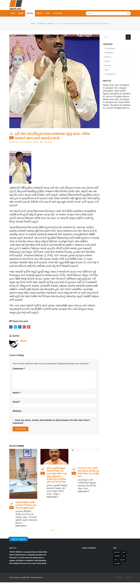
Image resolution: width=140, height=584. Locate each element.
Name (17, 392)
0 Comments (47, 142)
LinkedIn (19, 327)
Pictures (117, 535)
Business (40, 13)
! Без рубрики (109, 48)
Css (124, 527)
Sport (48, 13)
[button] (52, 502)
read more (20, 496)
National (30, 13)
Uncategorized (109, 74)
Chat (124, 523)
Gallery (122, 531)
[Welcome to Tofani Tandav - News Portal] (15, 5)
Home (13, 13)
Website (17, 411)
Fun (115, 531)
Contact (128, 549)
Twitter (15, 327)
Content (117, 527)
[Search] (128, 13)
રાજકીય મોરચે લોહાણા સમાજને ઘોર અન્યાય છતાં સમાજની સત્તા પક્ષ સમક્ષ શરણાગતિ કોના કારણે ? (88, 477)
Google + (24, 327)
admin (16, 142)
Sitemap (119, 549)
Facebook (10, 327)
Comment (19, 368)
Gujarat (20, 13)
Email (28, 327)
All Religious (57, 13)
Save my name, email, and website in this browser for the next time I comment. (51, 421)
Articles (117, 523)
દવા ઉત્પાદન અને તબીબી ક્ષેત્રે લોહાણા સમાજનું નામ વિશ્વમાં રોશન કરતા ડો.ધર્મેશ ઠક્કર (57, 472)
